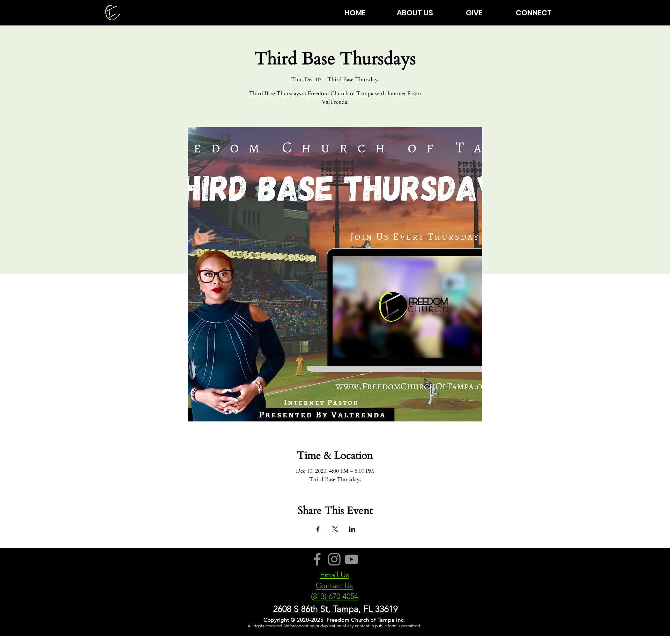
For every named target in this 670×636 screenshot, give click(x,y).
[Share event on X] (335, 529)
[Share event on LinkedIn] (352, 529)
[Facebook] (317, 559)
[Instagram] (334, 559)
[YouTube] (351, 559)
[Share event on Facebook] (318, 529)
